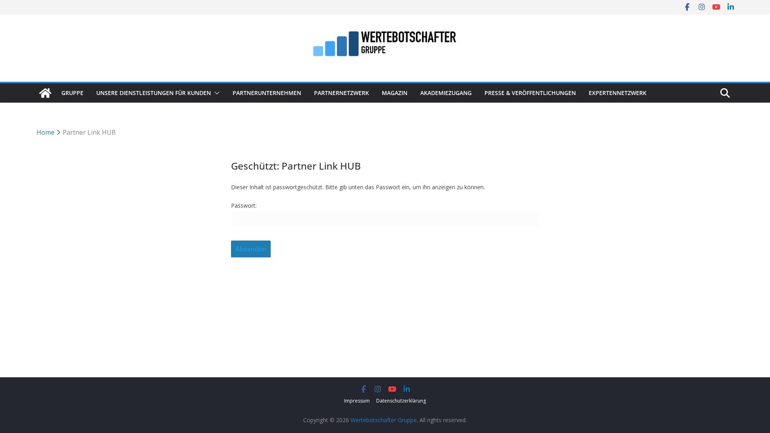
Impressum (357, 400)
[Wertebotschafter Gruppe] (45, 93)
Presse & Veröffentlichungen (530, 93)
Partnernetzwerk (341, 93)
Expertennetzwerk (617, 93)
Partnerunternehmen (267, 93)
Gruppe (72, 93)
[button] (215, 93)
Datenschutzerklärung (401, 400)
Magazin (394, 93)
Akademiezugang (446, 93)
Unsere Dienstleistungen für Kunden (153, 93)
